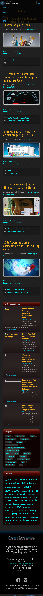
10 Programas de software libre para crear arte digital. (19, 185)
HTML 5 (8, 442)
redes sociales (19, 516)
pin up (14, 513)
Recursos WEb (9, 87)
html (6, 504)
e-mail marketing (13, 292)
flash (26, 494)
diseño (13, 231)
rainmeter (8, 517)
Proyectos (23, 456)
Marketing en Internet (15, 290)
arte (8, 231)
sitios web (26, 63)
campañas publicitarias (20, 483)
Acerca (4, 21)
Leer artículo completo (12, 53)
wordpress (7, 523)
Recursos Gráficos (23, 459)
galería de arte (24, 497)
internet (14, 507)
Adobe (8, 436)
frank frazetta (31, 494)
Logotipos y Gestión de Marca (15, 448)
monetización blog (30, 510)
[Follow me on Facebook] (18, 580)
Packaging (27, 453)
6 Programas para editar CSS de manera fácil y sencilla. (20, 133)
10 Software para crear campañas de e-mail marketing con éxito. (21, 246)
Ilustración (31, 29)
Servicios (5, 12)
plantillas (33, 514)
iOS (19, 507)
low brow (28, 507)
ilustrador (29, 503)
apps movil (13, 479)
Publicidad (9, 459)
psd (37, 514)
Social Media (10, 465)
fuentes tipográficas (15, 497)
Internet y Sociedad (12, 445)
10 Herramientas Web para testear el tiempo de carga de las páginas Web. (20, 77)
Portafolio (6, 8)
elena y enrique (16, 493)
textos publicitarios (22, 520)
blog (6, 483)
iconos (10, 504)
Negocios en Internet (12, 453)
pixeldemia (23, 513)
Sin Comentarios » (10, 51)
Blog (3, 17)
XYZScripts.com (29, 595)
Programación (10, 456)
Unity (21, 465)
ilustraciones (18, 503)
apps (6, 480)
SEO (23, 462)
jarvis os (24, 507)
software (34, 63)
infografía (8, 507)
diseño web (12, 490)
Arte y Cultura (32, 192)
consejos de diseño (15, 487)
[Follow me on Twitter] (25, 580)
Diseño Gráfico (9, 194)
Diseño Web (33, 85)
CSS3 (28, 139)
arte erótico (32, 479)
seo (28, 517)
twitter (35, 520)
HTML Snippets (13, 595)
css (8, 173)
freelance (7, 497)
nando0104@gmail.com (21, 563)
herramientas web (14, 63)
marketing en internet (14, 510)
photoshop (8, 514)
